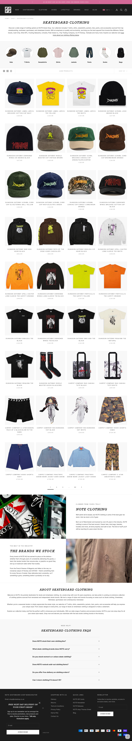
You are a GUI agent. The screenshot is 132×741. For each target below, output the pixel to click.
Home (7, 18)
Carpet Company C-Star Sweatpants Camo (112, 475)
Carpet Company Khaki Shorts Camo (112, 429)
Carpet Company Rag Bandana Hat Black (50, 429)
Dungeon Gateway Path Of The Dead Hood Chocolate (50, 250)
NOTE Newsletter (79, 702)
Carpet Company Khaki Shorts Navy (20, 475)
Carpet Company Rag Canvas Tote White (112, 384)
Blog (95, 10)
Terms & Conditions (57, 706)
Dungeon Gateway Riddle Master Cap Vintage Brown (50, 157)
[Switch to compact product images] (11, 71)
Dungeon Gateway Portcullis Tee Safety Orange (112, 295)
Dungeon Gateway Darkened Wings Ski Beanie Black (19, 157)
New (17, 10)
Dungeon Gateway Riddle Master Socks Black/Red (50, 384)
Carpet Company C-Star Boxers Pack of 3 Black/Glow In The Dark (19, 430)
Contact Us (54, 716)
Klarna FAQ (54, 713)
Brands (77, 10)
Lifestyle (65, 10)
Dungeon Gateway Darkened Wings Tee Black (50, 339)
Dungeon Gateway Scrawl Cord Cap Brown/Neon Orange (112, 157)
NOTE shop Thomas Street (82, 709)
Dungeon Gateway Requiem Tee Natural (112, 339)
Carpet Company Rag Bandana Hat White (81, 429)
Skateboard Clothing (25, 18)
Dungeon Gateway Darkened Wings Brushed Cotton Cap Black (112, 204)
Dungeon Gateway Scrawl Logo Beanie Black (112, 112)
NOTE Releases (78, 706)
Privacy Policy (55, 709)
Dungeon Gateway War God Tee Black (81, 339)
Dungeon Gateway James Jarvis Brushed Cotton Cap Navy (19, 112)
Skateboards (29, 10)
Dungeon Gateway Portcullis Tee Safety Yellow (81, 295)
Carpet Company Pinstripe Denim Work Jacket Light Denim (81, 475)
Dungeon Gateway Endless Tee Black (19, 339)
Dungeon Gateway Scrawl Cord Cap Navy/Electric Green (50, 203)
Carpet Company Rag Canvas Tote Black (81, 384)
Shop (13, 18)
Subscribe (23, 732)
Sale (87, 10)
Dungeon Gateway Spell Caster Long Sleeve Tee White (112, 250)
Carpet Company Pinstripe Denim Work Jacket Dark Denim (50, 475)
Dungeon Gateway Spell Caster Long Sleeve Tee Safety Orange (19, 295)
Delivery (53, 699)
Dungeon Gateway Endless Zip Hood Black (81, 250)
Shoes (54, 10)
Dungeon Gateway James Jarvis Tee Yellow (50, 112)
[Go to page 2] (81, 487)
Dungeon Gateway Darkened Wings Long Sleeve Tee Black (50, 295)
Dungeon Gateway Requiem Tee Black (19, 384)
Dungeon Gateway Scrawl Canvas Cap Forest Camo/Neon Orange (81, 204)
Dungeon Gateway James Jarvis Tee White (81, 112)
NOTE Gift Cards (78, 699)
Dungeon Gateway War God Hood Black (20, 250)
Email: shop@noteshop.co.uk (14, 699)
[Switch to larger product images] (4, 71)
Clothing (43, 10)
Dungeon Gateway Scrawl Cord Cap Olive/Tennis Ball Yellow (19, 203)
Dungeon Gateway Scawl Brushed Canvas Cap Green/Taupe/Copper (81, 158)
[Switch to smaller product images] (7, 71)
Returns (53, 702)
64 (75, 487)
